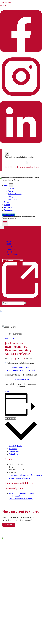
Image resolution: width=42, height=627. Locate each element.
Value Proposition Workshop (21, 499)
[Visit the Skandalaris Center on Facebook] (21, 54)
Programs (8, 207)
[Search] (27, 163)
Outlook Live (14, 454)
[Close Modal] (7, 154)
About (6, 185)
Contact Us (12, 199)
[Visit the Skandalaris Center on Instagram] (21, 97)
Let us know (9, 525)
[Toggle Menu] (5, 223)
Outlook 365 (14, 451)
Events (7, 205)
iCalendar (13, 449)
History (11, 188)
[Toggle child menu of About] (11, 185)
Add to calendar (10, 418)
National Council (14, 194)
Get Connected (13, 255)
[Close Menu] (2, 227)
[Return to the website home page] (11, 541)
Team (10, 191)
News (6, 202)
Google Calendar (15, 446)
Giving (10, 196)
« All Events (9, 338)
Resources (8, 210)
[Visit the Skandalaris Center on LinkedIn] (21, 145)
